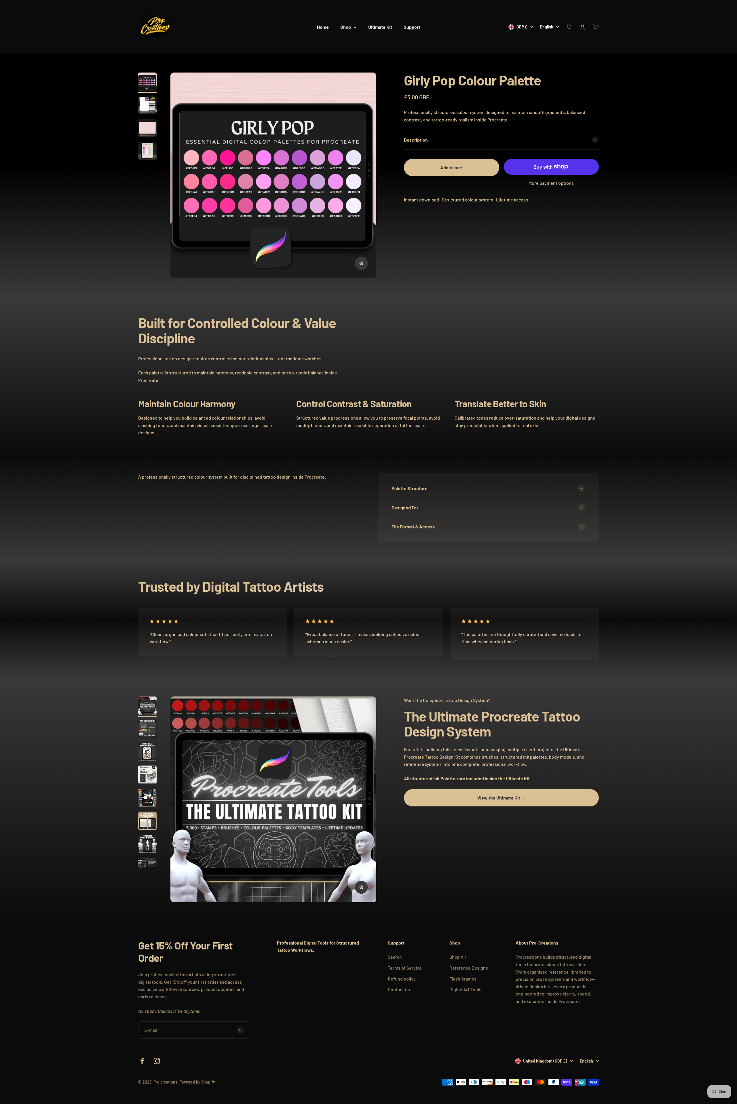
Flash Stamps (462, 978)
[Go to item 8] (147, 868)
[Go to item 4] (147, 152)
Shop (345, 27)
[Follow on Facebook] (142, 1061)
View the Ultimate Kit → (501, 797)
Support (412, 27)
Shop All (457, 957)
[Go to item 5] (147, 799)
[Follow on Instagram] (157, 1061)
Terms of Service (405, 967)
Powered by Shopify (197, 1082)
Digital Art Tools (465, 989)
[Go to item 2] (147, 106)
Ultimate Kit (380, 27)
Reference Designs (468, 967)
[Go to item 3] (147, 129)
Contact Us (399, 989)
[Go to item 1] (147, 83)
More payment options (551, 183)
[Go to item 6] (147, 822)
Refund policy (402, 978)
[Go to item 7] (147, 845)
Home (323, 27)
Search (395, 957)
